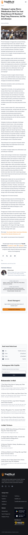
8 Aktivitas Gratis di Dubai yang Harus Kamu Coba (14, 393)
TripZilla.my (4, 501)
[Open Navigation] (25, 2)
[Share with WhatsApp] (11, 256)
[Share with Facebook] (3, 256)
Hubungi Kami (5, 511)
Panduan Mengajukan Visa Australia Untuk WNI (13, 410)
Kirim (14, 375)
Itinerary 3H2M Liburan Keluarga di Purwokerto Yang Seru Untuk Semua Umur (13, 429)
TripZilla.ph (4, 504)
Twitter (15, 245)
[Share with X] (7, 256)
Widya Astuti (11, 270)
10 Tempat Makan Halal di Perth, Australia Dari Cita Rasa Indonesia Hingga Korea (13, 437)
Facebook (10, 245)
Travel (2, 5)
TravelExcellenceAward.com (21, 501)
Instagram (21, 245)
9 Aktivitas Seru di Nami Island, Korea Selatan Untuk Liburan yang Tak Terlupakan (12, 460)
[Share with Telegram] (15, 256)
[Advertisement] (14, 329)
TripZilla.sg (17, 496)
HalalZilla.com (18, 498)
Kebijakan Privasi (5, 516)
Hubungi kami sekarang (14, 309)
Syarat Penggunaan (6, 513)
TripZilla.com (4, 496)
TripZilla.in (4, 498)
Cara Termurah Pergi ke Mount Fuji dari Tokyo (12, 417)
